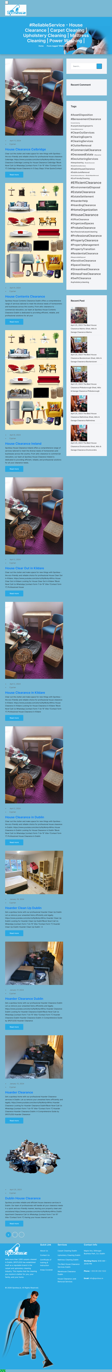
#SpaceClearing (80, 264)
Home (41, 46)
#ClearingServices (82, 141)
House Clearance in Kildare (25, 692)
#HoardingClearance (83, 205)
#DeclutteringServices (84, 158)
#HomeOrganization (84, 209)
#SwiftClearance (81, 278)
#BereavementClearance (86, 119)
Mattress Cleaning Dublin (68, 1260)
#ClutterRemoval (81, 145)
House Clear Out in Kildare (24, 568)
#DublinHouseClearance (83, 169)
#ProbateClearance (83, 227)
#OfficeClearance (80, 219)
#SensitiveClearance (83, 260)
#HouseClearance (84, 215)
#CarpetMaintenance (77, 129)
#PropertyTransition (83, 249)
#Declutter (97, 155)
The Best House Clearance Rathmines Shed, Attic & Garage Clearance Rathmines (85, 417)
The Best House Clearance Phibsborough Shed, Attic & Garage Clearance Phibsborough (86, 387)
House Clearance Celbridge (25, 149)
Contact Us (45, 1255)
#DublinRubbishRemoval (77, 175)
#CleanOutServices (82, 132)
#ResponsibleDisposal (78, 257)
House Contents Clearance (25, 296)
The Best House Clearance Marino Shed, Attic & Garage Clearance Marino (83, 328)
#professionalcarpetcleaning (84, 232)
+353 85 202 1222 (98, 1271)
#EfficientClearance (86, 183)
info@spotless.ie (96, 1278)
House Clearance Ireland (23, 443)
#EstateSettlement (82, 196)
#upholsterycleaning (80, 282)
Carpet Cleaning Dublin (67, 1251)
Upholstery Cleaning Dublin (69, 1255)
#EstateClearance (83, 192)
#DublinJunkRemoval (80, 172)
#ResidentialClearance (84, 253)
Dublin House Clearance (23, 1198)
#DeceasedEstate (82, 154)
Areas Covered (46, 1270)
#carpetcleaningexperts (82, 126)
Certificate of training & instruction (45, 1262)
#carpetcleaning (75, 123)
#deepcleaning (77, 163)
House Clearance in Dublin (24, 817)
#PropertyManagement (85, 244)
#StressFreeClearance (86, 274)
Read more (14, 175)
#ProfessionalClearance (86, 235)
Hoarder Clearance (19, 1092)
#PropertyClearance (84, 240)
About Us (44, 1251)
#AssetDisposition (82, 114)
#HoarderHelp (79, 200)
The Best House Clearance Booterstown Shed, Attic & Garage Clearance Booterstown (86, 358)
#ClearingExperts (81, 136)
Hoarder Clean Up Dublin (23, 908)
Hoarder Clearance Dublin (24, 999)
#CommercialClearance (86, 150)
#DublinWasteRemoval (92, 175)
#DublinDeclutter (90, 163)
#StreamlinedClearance (85, 269)
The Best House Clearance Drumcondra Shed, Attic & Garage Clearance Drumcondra (86, 446)
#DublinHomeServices (78, 166)
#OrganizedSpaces (82, 223)
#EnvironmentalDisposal (85, 187)
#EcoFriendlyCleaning (80, 178)
